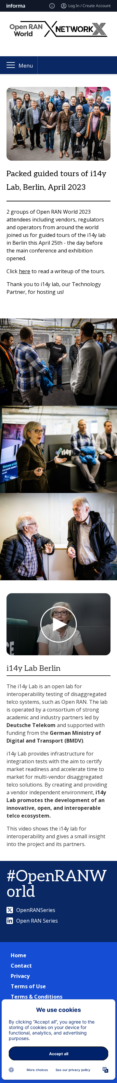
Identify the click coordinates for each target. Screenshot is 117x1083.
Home (18, 955)
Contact (21, 965)
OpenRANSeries (35, 910)
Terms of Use (28, 986)
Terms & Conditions (36, 996)
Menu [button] (26, 65)
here (24, 271)
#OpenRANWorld (56, 884)
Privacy (20, 976)
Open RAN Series (37, 920)
